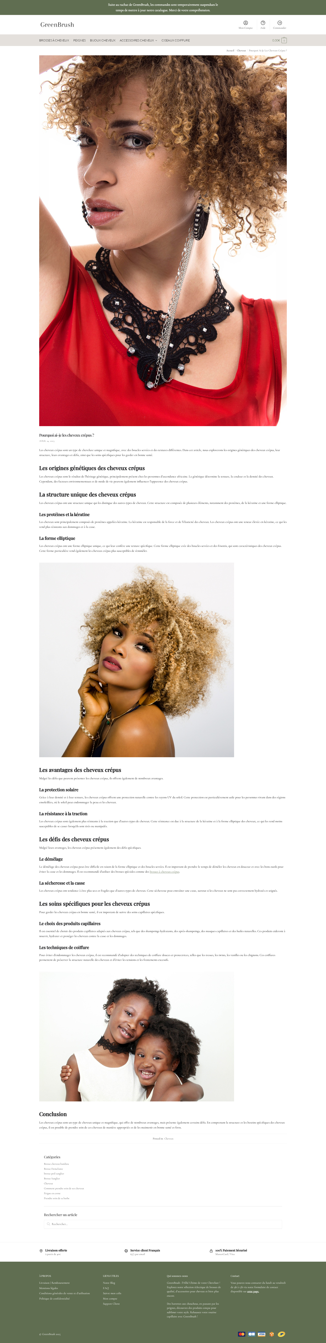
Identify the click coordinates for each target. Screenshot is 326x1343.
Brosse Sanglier (52, 1178)
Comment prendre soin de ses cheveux (64, 1188)
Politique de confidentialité (54, 1298)
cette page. (253, 1291)
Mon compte (110, 1298)
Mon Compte (246, 27)
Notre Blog (109, 1282)
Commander (279, 27)
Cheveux (241, 50)
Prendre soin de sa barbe (56, 1198)
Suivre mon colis (112, 1293)
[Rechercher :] (163, 1224)
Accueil (230, 50)
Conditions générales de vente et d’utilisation (64, 1293)
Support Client (111, 1303)
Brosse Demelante (53, 1168)
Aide (262, 27)
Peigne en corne (52, 1193)
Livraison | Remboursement (54, 1282)
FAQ (106, 1288)
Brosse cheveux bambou (56, 1163)
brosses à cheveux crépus (164, 872)
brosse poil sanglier (54, 1173)
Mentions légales (48, 1288)
